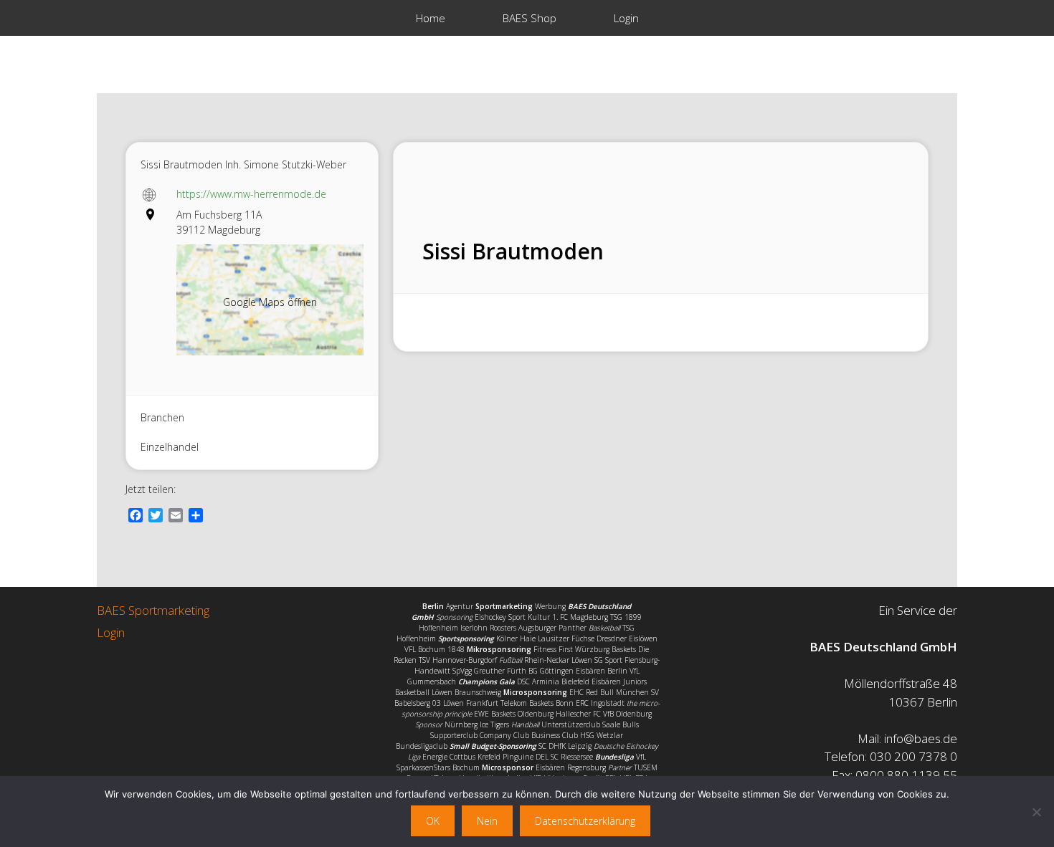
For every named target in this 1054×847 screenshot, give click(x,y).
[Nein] (1036, 812)
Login (626, 18)
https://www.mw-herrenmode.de (251, 194)
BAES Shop (529, 18)
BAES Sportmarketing (153, 610)
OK (433, 821)
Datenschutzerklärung (585, 821)
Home (430, 18)
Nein (487, 821)
